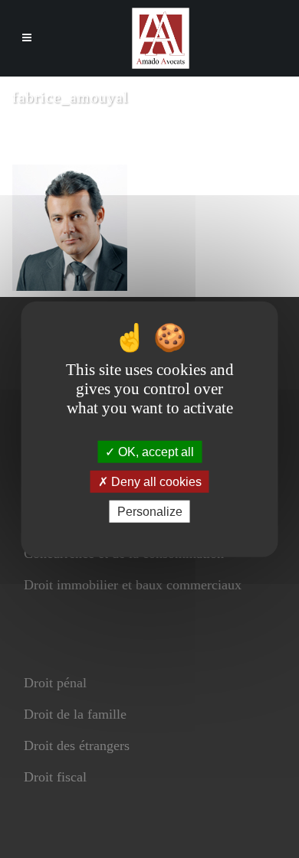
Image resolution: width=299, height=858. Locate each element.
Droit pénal (55, 682)
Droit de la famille (75, 714)
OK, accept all (154, 451)
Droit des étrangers (77, 745)
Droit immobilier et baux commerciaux (133, 584)
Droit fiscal (55, 777)
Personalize (149, 511)
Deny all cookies (155, 481)
